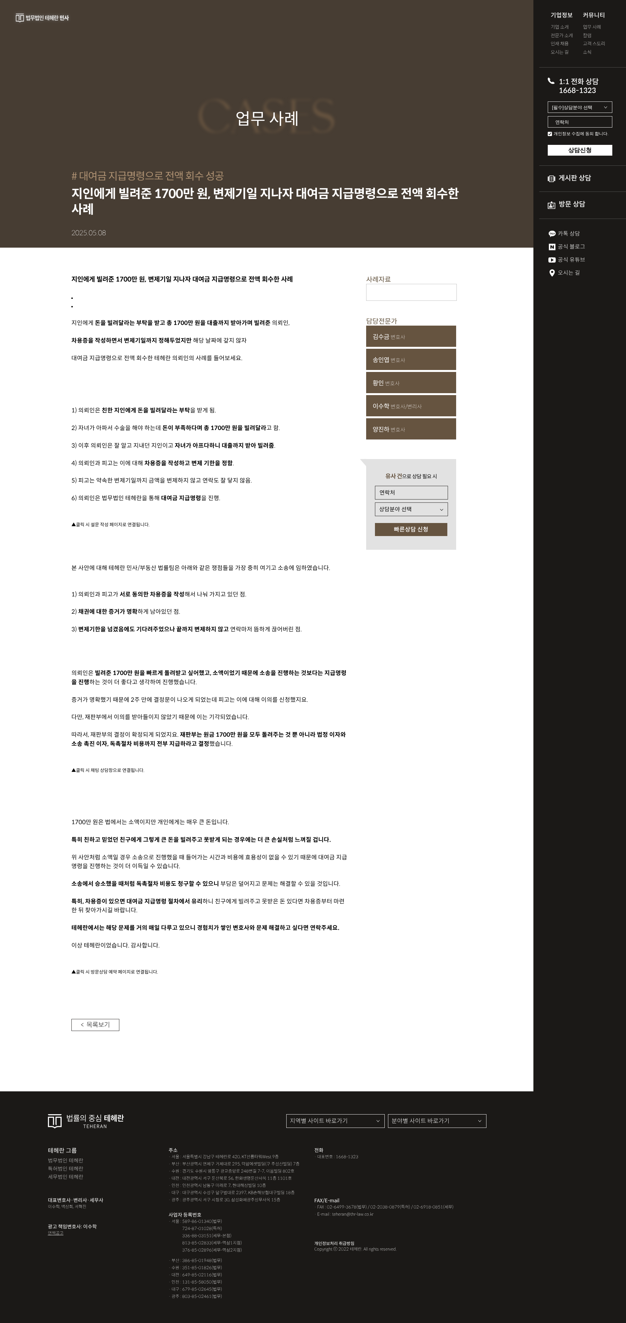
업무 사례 (592, 27)
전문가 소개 (562, 35)
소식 (587, 52)
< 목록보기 (95, 1025)
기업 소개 (560, 27)
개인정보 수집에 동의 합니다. (581, 133)
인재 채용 (560, 43)
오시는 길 (560, 52)
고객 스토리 (594, 43)
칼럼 (587, 35)
